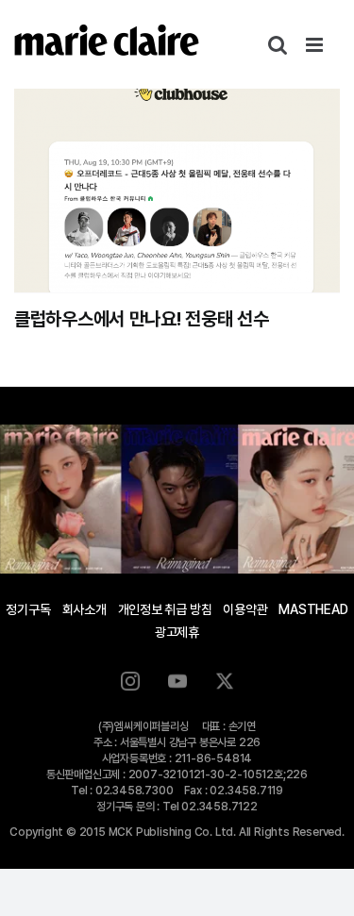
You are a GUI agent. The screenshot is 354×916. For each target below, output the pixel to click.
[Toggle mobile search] (277, 45)
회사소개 (84, 609)
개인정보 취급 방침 (165, 609)
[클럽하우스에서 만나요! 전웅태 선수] (177, 190)
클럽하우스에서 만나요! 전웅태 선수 (141, 319)
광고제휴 (177, 632)
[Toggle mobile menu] (316, 45)
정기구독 (28, 609)
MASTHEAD (312, 609)
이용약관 (245, 609)
